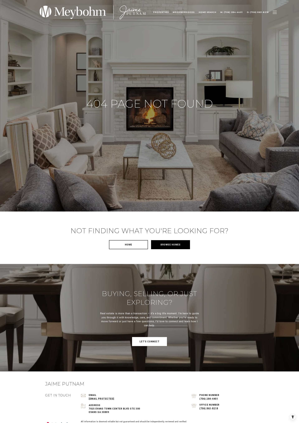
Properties (161, 12)
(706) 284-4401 (208, 398)
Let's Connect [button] (150, 341)
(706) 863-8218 (208, 408)
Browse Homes (170, 244)
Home (128, 244)
